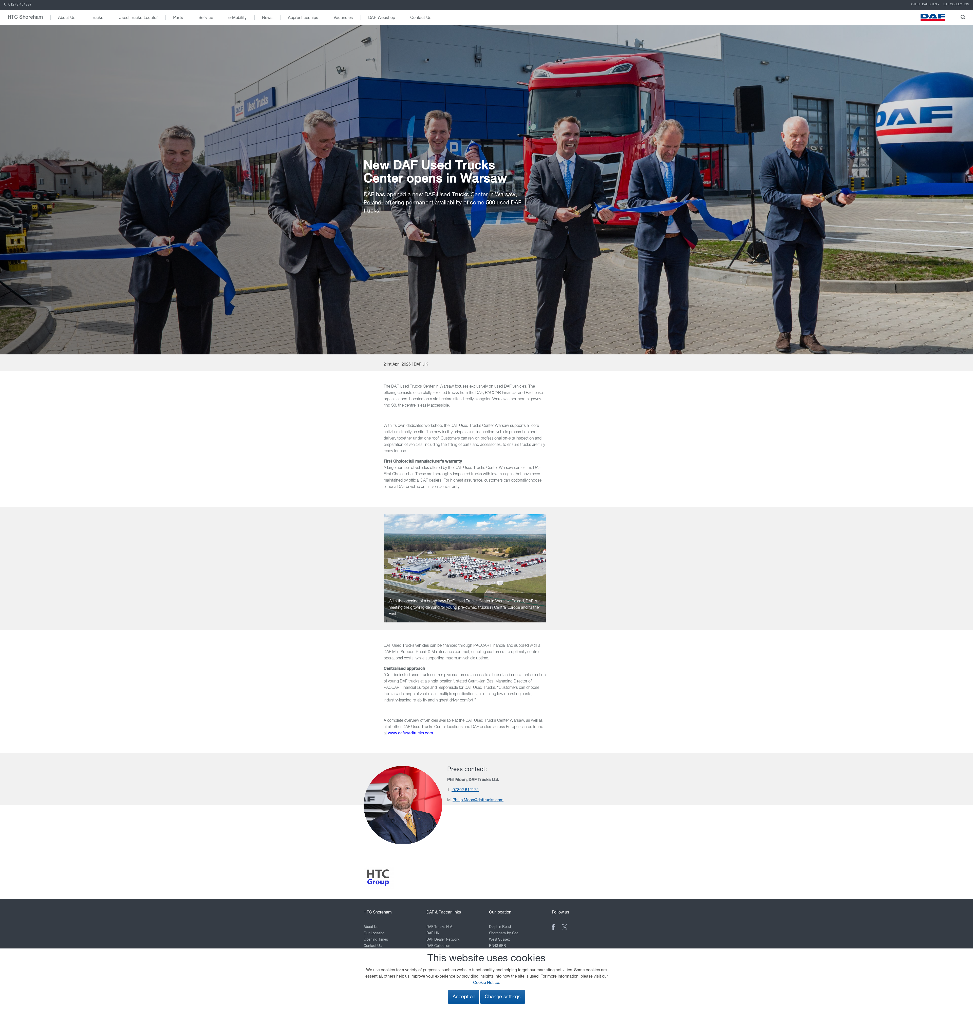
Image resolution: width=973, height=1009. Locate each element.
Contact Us (421, 17)
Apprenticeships (303, 17)
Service (205, 17)
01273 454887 (19, 4)
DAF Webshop (381, 17)
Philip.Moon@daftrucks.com (478, 800)
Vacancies (343, 17)
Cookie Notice (486, 983)
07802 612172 (465, 790)
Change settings (502, 997)
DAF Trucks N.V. (439, 927)
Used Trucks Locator (138, 17)
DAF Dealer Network (442, 939)
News (267, 17)
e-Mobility (237, 17)
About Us (67, 17)
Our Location (374, 933)
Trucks (97, 17)
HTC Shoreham (25, 17)
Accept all (464, 997)
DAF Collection (956, 4)
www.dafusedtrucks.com (410, 733)
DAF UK (432, 933)
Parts (178, 17)
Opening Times (376, 939)
